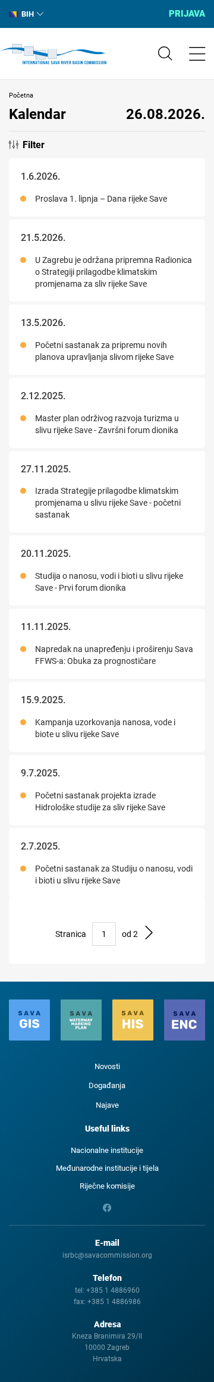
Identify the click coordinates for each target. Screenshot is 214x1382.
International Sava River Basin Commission (53, 54)
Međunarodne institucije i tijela (107, 1168)
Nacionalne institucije (107, 1150)
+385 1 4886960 (113, 1290)
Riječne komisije (107, 1186)
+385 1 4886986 (114, 1302)
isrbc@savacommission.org (107, 1255)
